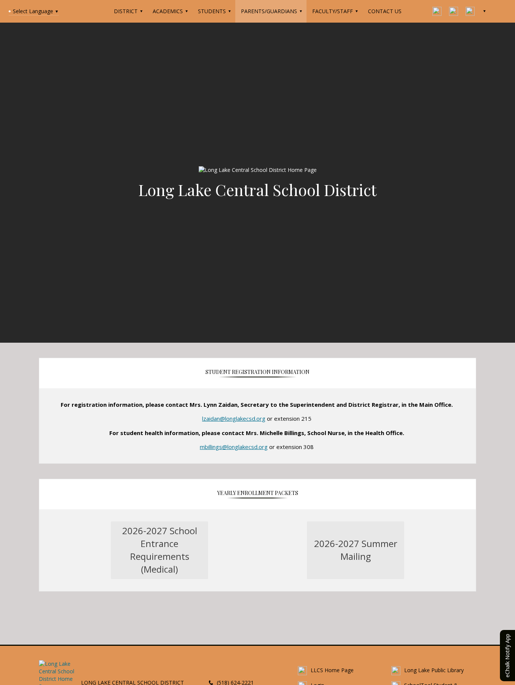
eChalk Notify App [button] (507, 655)
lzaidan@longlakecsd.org (233, 418)
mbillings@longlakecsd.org (234, 447)
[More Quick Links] (485, 11)
